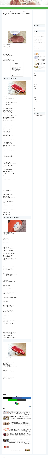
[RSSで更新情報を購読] (18, 404)
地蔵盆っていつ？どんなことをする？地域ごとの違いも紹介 (39, 47)
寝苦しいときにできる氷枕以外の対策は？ (17, 69)
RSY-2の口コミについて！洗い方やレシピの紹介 (39, 34)
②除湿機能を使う (14, 71)
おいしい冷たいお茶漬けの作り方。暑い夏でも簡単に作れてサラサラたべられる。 (39, 43)
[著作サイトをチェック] (15, 404)
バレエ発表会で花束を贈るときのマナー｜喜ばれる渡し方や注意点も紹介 (39, 40)
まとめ (12, 75)
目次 (16, 63)
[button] (21, 400)
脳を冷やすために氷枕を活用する (16, 67)
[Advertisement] (17, 24)
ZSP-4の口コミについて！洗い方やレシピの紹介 (39, 37)
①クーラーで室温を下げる (15, 70)
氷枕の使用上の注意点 (15, 68)
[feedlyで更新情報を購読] (17, 404)
